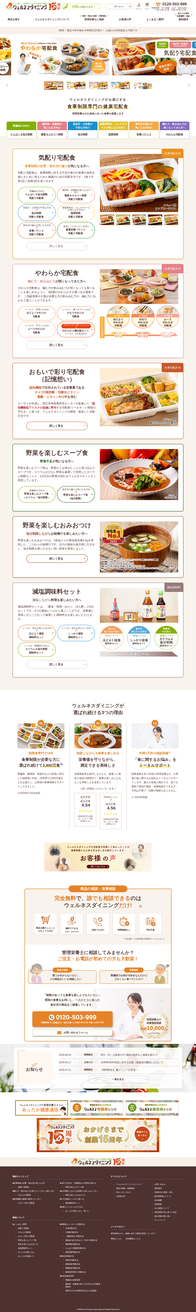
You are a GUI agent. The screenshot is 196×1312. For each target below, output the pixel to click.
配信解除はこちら (133, 1239)
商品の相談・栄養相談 (125, 1188)
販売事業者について (163, 1196)
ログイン (139, 9)
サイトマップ (160, 1220)
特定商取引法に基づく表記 (166, 1212)
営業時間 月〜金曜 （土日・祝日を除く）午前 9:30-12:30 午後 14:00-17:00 (170, 6)
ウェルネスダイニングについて (52, 19)
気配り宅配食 (23, 1187)
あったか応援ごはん (26, 1252)
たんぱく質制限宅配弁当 (75, 1248)
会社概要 (158, 1200)
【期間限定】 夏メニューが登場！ (119, 1070)
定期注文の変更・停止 (164, 1192)
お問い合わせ (160, 1184)
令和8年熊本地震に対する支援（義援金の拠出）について (132, 1062)
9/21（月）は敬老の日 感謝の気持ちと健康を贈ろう (129, 1055)
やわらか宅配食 (24, 1195)
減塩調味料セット (72, 1203)
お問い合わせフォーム (76, 1032)
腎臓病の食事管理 (72, 1280)
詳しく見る (56, 246)
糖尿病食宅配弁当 (72, 1264)
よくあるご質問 (155, 19)
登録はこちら (116, 1239)
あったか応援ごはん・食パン (77, 1211)
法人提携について (162, 1208)
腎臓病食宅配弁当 (72, 1268)
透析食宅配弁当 (71, 1260)
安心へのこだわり (123, 1192)
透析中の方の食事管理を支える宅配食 (81, 1291)
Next (189, 85)
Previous (7, 85)
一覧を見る (118, 1079)
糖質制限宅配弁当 (72, 1244)
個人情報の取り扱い (163, 1216)
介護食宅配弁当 (71, 1232)
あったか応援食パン (26, 1256)
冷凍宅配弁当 (70, 1228)
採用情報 (158, 1204)
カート (147, 9)
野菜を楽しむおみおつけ (75, 1195)
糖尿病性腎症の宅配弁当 (75, 1272)
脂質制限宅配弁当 (72, 1252)
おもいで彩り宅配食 (26, 1203)
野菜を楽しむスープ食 (74, 1187)
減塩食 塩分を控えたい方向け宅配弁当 (81, 1240)
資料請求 (158, 1188)
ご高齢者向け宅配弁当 (74, 1236)
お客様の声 (125, 19)
